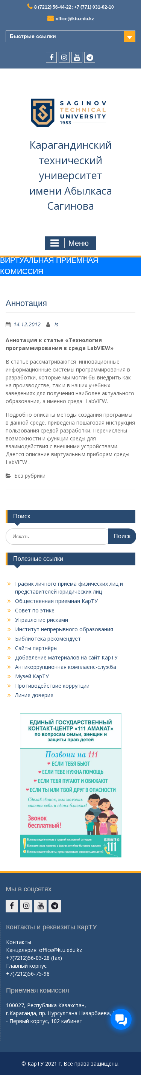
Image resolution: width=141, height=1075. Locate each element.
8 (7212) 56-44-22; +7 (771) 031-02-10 (74, 7)
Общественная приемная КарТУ (56, 600)
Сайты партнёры (36, 648)
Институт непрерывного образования (64, 629)
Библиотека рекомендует (48, 638)
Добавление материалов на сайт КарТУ (66, 657)
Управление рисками (41, 619)
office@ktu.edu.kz (75, 18)
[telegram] (89, 57)
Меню (78, 243)
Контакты (18, 942)
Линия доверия (34, 695)
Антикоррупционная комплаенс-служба (65, 666)
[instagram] (64, 57)
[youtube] (76, 57)
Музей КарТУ (32, 676)
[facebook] (51, 57)
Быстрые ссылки (33, 36)
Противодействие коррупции (52, 685)
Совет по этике (35, 610)
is (56, 324)
